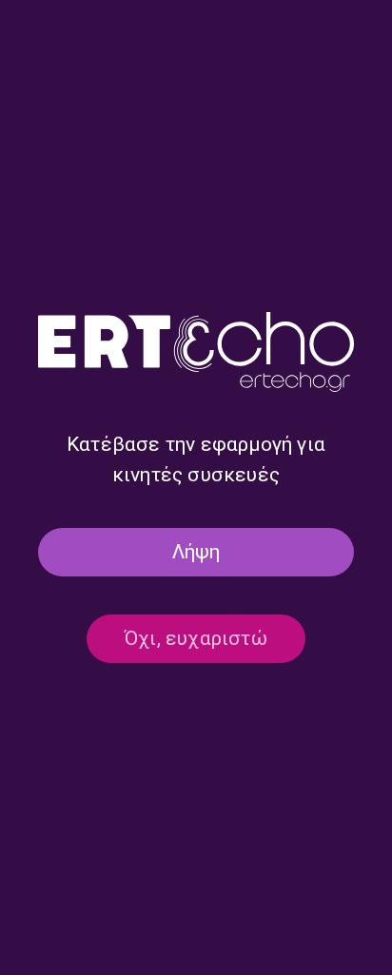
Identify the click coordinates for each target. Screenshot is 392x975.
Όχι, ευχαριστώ (196, 638)
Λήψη (196, 551)
